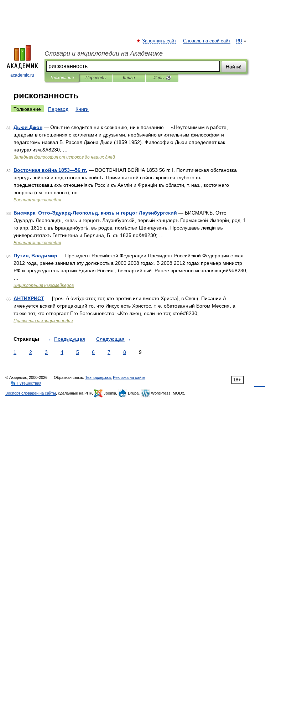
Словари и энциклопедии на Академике (104, 53)
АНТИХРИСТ (29, 298)
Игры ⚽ (162, 77)
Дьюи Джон (28, 127)
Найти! (233, 67)
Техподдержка (98, 377)
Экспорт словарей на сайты (30, 393)
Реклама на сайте (129, 377)
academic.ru (22, 75)
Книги (129, 77)
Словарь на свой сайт (206, 40)
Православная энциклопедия (43, 320)
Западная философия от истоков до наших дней (64, 157)
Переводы (95, 77)
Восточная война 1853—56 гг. (50, 170)
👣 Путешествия (26, 383)
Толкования (62, 77)
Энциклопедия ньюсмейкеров (44, 285)
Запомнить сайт (159, 40)
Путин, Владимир (35, 255)
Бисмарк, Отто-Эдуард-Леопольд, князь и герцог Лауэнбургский (95, 213)
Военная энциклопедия (37, 199)
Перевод (58, 109)
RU (239, 40)
